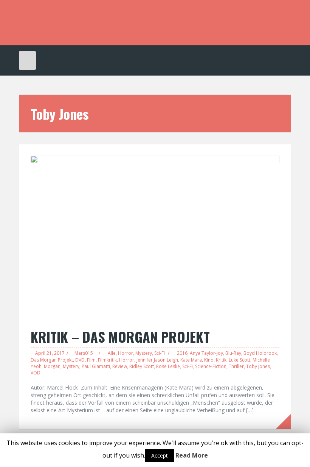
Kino (209, 360)
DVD (80, 360)
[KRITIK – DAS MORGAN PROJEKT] (155, 237)
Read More (191, 455)
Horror (125, 353)
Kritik (221, 360)
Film (91, 360)
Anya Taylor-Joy (206, 353)
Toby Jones (258, 366)
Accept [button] (159, 455)
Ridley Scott (141, 366)
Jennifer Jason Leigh (157, 360)
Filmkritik (107, 360)
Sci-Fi (159, 353)
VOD (35, 373)
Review (119, 366)
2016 (182, 353)
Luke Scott (239, 360)
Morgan (52, 366)
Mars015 (83, 353)
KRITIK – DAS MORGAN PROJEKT (120, 336)
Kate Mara (191, 360)
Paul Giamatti (96, 366)
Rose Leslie (168, 366)
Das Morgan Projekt (52, 360)
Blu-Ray (233, 353)
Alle (112, 353)
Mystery (143, 353)
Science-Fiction (210, 366)
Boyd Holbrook (260, 353)
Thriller (236, 366)
